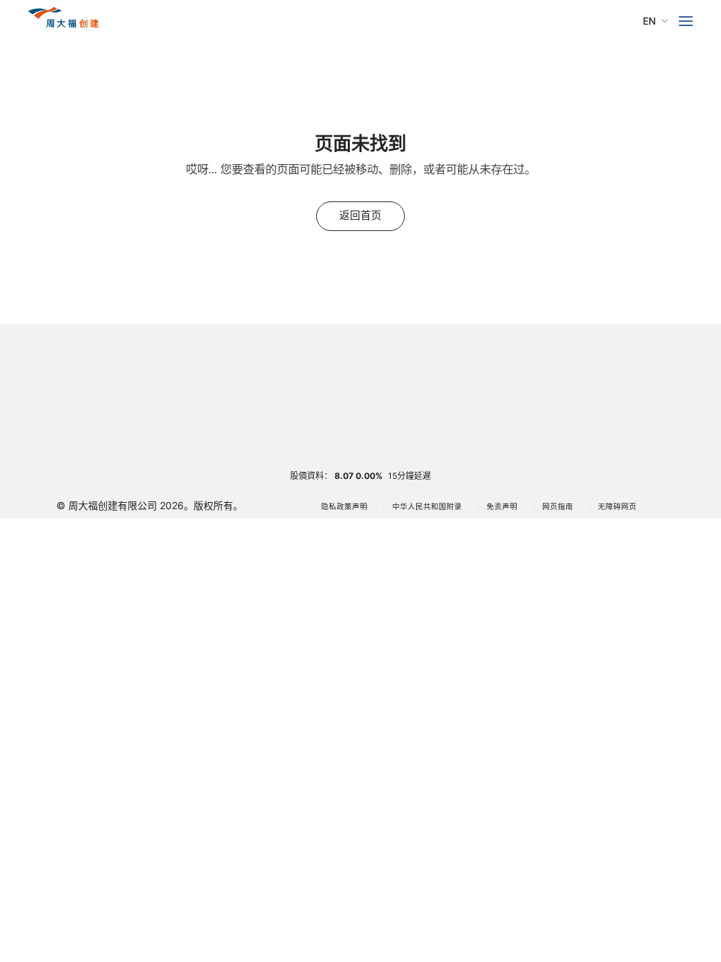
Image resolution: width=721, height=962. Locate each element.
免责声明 (502, 506)
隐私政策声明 (344, 506)
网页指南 (557, 506)
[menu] (686, 21)
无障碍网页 (617, 506)
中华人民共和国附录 (427, 506)
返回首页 (360, 215)
